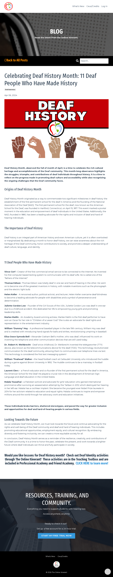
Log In (104, 6)
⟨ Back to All (12, 60)
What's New (78, 6)
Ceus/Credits (93, 6)
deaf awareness (10, 89)
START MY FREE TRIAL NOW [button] (56, 535)
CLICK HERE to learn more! (92, 463)
